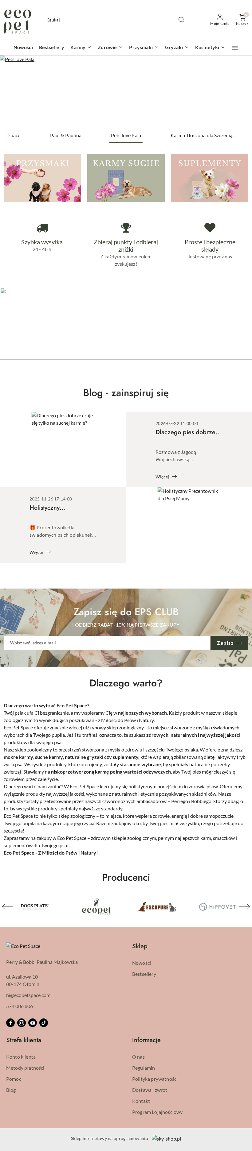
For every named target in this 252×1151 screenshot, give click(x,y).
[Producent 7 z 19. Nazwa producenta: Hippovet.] (217, 907)
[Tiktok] (43, 1022)
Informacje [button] (146, 1040)
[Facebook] (10, 1022)
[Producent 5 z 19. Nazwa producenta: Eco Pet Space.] (95, 907)
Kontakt (141, 1101)
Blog (11, 1090)
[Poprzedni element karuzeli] (7, 907)
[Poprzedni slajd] (13, 91)
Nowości (141, 963)
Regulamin (143, 1068)
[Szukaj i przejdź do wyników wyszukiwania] (181, 20)
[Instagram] (21, 1022)
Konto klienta (21, 1057)
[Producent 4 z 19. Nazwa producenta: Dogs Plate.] (35, 907)
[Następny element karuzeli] (244, 907)
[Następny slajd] (238, 91)
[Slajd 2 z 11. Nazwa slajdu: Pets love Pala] (126, 92)
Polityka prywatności (155, 1079)
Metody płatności (25, 1068)
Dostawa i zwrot (149, 1090)
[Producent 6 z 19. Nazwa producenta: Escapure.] (156, 907)
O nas (138, 1057)
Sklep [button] (140, 946)
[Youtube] (32, 1022)
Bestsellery (144, 974)
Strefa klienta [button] (23, 1040)
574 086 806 (19, 1006)
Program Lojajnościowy (157, 1112)
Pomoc (13, 1079)
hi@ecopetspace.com (28, 995)
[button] (234, 48)
